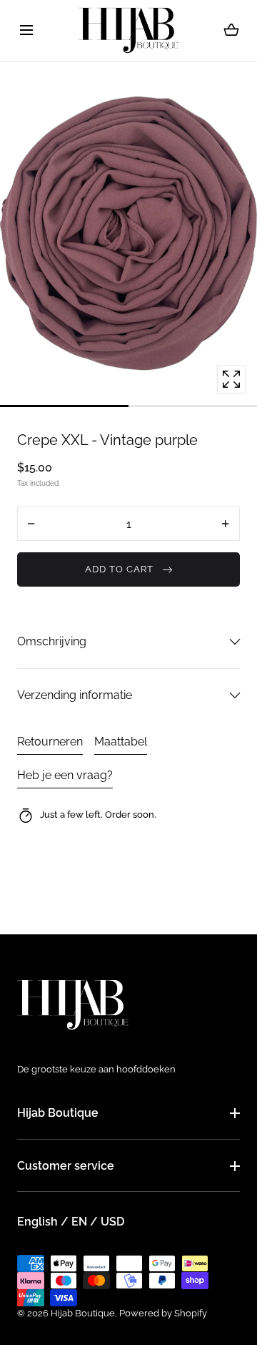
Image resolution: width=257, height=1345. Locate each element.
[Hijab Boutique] (128, 30)
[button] (26, 30)
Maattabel (120, 741)
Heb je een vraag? (65, 775)
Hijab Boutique (58, 1113)
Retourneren (50, 741)
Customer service (65, 1166)
